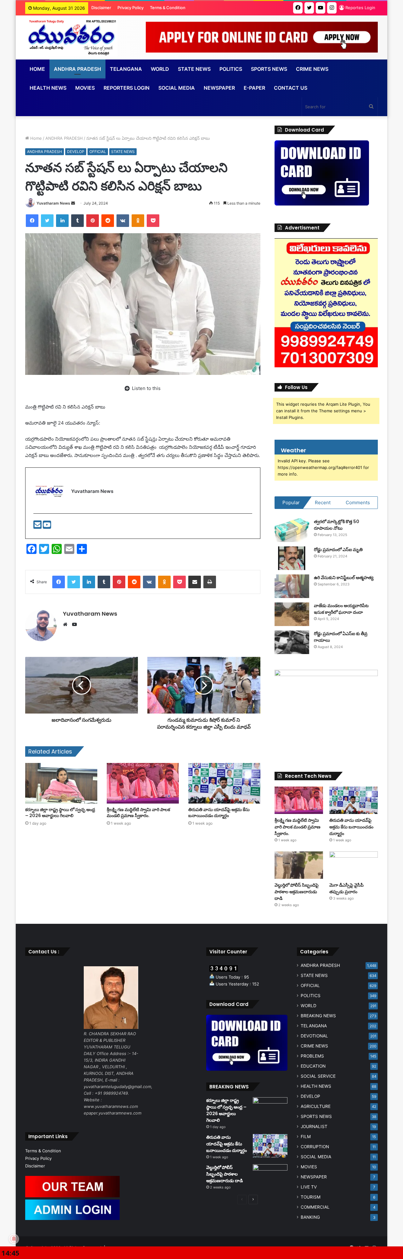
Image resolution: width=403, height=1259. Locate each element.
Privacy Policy (130, 7)
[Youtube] (47, 526)
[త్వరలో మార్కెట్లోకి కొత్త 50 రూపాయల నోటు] (292, 530)
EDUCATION (313, 1066)
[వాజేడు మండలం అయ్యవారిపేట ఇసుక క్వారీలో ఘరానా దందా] (292, 614)
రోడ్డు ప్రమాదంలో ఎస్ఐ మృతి (338, 549)
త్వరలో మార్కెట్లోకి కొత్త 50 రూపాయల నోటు (336, 524)
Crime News (312, 69)
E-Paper (254, 88)
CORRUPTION (315, 1146)
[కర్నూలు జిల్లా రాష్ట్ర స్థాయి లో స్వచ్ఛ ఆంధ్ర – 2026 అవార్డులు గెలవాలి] (61, 783)
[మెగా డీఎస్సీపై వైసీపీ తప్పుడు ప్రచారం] (353, 865)
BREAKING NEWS (318, 1015)
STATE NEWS (123, 151)
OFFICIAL (97, 151)
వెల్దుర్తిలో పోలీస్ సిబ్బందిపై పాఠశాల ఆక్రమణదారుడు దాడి (297, 891)
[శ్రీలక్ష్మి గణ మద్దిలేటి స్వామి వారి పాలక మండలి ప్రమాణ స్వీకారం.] (143, 783)
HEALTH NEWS (316, 1086)
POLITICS (311, 995)
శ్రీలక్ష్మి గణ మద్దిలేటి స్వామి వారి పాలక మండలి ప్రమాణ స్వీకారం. (138, 812)
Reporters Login (127, 88)
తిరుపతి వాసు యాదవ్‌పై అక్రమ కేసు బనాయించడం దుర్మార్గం (219, 812)
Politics (230, 69)
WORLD (160, 69)
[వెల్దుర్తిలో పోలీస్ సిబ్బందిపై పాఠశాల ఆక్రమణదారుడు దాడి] (299, 865)
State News (194, 69)
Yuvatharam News (53, 203)
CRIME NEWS (314, 1045)
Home (37, 69)
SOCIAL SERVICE (318, 1076)
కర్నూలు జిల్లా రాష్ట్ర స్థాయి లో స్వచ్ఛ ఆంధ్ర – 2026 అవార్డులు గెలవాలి (60, 812)
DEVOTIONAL (314, 1035)
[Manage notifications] (14, 1239)
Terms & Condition (167, 7)
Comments (358, 502)
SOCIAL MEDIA (176, 88)
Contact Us (290, 88)
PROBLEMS (312, 1056)
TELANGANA (126, 69)
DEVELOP (75, 151)
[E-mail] (38, 526)
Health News (48, 88)
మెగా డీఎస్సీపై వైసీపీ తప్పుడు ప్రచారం (346, 888)
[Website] (67, 624)
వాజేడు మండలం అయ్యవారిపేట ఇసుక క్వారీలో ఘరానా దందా (341, 608)
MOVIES (309, 1166)
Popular (291, 502)
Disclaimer (101, 7)
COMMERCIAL (315, 1207)
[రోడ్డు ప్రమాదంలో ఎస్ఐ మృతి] (292, 558)
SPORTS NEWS (316, 1116)
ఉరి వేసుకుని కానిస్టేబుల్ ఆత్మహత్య (343, 577)
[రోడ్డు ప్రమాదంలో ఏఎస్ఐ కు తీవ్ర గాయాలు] (292, 642)
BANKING (310, 1217)
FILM (306, 1136)
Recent (323, 502)
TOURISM (311, 1197)
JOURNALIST (314, 1126)
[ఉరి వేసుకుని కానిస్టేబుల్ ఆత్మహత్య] (292, 586)
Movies (85, 88)
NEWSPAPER (219, 88)
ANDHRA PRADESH (77, 69)
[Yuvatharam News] (71, 37)
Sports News (269, 69)
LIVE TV (309, 1186)
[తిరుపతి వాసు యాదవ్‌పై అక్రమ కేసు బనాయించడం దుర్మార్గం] (224, 783)
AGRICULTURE (316, 1106)
